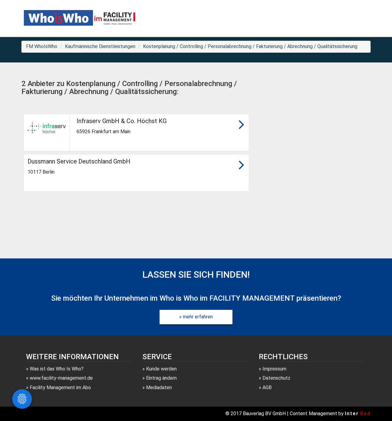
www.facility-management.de (61, 378)
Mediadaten (159, 387)
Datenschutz (276, 378)
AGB (267, 387)
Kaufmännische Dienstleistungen (100, 46)
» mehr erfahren (196, 317)
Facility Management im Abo (60, 387)
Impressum (274, 369)
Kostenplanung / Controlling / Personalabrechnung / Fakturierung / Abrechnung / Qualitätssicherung (250, 46)
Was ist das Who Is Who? (57, 369)
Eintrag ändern (161, 378)
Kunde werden (161, 369)
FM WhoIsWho (41, 46)
